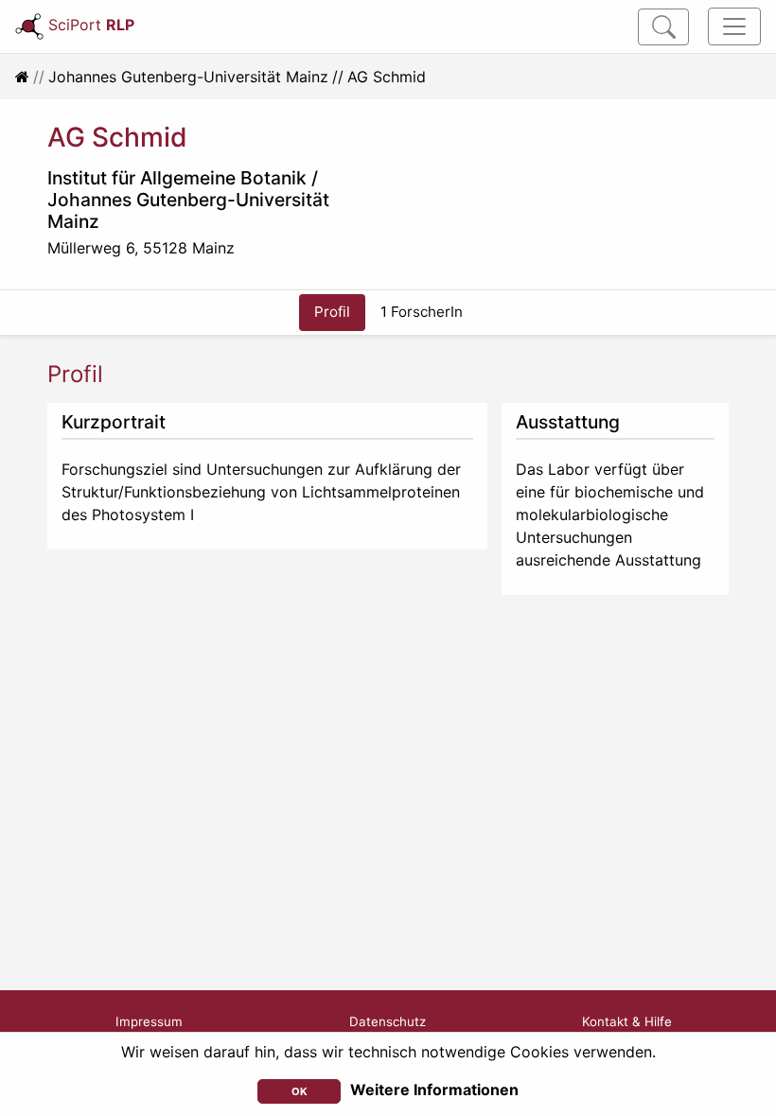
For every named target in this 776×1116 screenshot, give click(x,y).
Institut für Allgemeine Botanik (177, 177)
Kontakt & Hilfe (627, 1021)
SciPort (91, 24)
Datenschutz (387, 1021)
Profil (332, 312)
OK (299, 1091)
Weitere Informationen (434, 1089)
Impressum (149, 1021)
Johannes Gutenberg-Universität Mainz (188, 76)
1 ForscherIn (421, 312)
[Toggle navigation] (734, 26)
